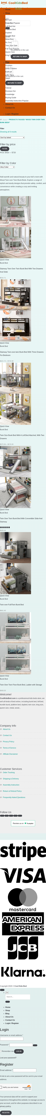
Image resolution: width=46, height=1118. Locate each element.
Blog (7, 62)
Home (7, 10)
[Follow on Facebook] (2, 816)
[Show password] (35, 1045)
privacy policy (5, 1106)
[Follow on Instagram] (6, 816)
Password (4, 1045)
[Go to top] (2, 990)
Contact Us (10, 108)
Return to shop (20, 56)
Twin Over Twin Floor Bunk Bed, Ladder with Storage (21, 685)
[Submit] (7, 1002)
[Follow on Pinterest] (15, 816)
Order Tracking (9, 772)
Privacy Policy (8, 742)
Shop (7, 13)
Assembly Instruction (11, 785)
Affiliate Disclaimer (10, 754)
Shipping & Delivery (11, 779)
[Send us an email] (11, 816)
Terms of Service (9, 748)
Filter (4, 149)
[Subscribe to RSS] (20, 816)
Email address (6, 1070)
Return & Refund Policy (12, 791)
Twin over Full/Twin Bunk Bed (12, 605)
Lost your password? (8, 1058)
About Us (9, 104)
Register (5, 1113)
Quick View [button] (4, 260)
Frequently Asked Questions (14, 797)
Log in (18, 1051)
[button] (12, 114)
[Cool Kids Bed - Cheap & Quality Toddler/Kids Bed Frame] (14, 6)
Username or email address (11, 1035)
